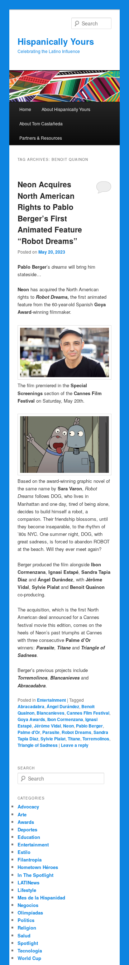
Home (25, 109)
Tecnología (30, 950)
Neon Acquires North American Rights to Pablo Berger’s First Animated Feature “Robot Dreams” (50, 212)
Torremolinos (95, 738)
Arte (22, 814)
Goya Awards (31, 719)
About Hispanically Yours (66, 109)
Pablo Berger (89, 725)
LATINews (28, 882)
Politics (26, 920)
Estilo (24, 852)
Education (29, 837)
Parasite (50, 732)
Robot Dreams (76, 732)
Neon (68, 725)
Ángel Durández (63, 706)
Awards (26, 821)
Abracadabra (31, 706)
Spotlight (28, 943)
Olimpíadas (30, 912)
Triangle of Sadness (38, 745)
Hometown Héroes (38, 867)
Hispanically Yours (56, 41)
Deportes (27, 829)
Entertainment (51, 700)
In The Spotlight (35, 875)
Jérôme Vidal (47, 725)
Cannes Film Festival (88, 713)
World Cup (29, 958)
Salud (24, 935)
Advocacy (28, 806)
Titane (74, 738)
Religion (27, 927)
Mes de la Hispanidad (41, 897)
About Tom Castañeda (41, 123)
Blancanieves (50, 713)
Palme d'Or (29, 732)
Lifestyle (27, 890)
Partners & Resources (40, 138)
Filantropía (30, 859)
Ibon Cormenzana (65, 719)
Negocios (28, 905)
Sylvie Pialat (53, 738)
